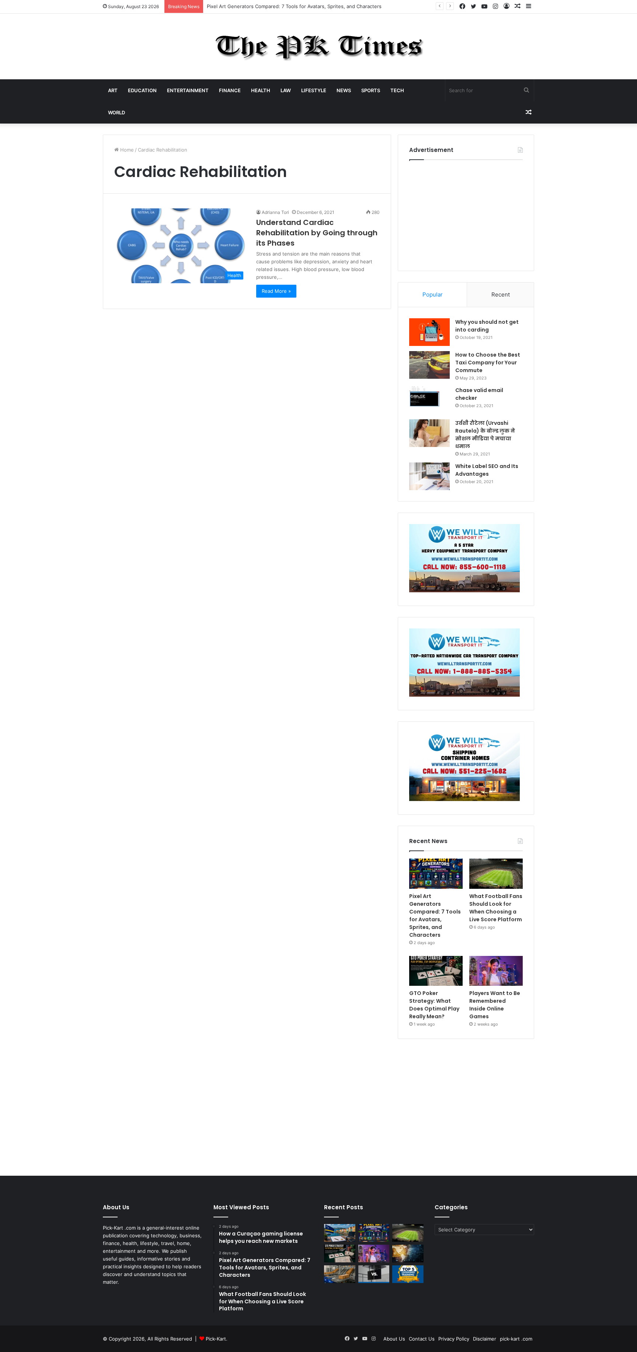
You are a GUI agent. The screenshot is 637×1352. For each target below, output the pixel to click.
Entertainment (188, 90)
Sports (370, 90)
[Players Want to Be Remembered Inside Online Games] (496, 971)
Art (113, 90)
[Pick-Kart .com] (318, 46)
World (116, 112)
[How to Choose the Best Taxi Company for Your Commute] (429, 365)
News (344, 90)
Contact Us (422, 1339)
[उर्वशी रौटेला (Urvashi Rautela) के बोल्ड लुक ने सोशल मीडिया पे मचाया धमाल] (429, 433)
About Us (394, 1339)
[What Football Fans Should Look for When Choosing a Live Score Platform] (496, 874)
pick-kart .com (516, 1339)
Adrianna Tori (275, 212)
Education (142, 90)
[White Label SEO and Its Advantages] (429, 476)
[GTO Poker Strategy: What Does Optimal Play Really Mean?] (436, 971)
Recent (500, 294)
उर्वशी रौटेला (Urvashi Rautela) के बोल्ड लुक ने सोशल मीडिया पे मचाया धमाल (485, 434)
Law (286, 90)
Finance (230, 90)
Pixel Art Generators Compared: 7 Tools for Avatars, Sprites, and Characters (435, 915)
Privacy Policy (453, 1339)
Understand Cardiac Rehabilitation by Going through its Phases (316, 232)
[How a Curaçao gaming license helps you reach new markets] (339, 1233)
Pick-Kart (216, 1339)
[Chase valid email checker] (429, 400)
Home (126, 150)
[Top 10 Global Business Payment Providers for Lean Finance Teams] (408, 1253)
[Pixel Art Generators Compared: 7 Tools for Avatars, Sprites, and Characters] (436, 874)
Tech (397, 90)
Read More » (276, 291)
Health (260, 90)
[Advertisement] (466, 213)
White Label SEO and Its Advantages (486, 470)
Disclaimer (484, 1339)
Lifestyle (313, 90)
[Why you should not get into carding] (429, 332)
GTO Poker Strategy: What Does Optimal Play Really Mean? (434, 1004)
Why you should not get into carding (487, 325)
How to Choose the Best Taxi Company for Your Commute (487, 362)
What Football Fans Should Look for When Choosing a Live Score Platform (495, 907)
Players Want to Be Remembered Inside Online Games (494, 1004)
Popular (432, 294)
